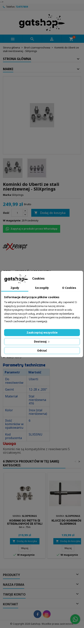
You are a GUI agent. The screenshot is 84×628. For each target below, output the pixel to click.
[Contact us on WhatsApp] (75, 619)
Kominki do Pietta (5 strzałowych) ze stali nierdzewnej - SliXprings (25, 524)
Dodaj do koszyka (49, 213)
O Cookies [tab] (69, 288)
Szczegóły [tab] (42, 288)
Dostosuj (40, 341)
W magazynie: (12, 220)
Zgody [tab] (15, 288)
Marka (7, 195)
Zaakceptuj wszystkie (42, 332)
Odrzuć (42, 350)
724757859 (22, 6)
